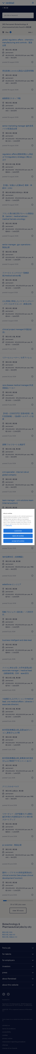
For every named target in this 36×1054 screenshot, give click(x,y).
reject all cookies (18, 536)
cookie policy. (8, 525)
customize (18, 531)
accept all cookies (18, 541)
